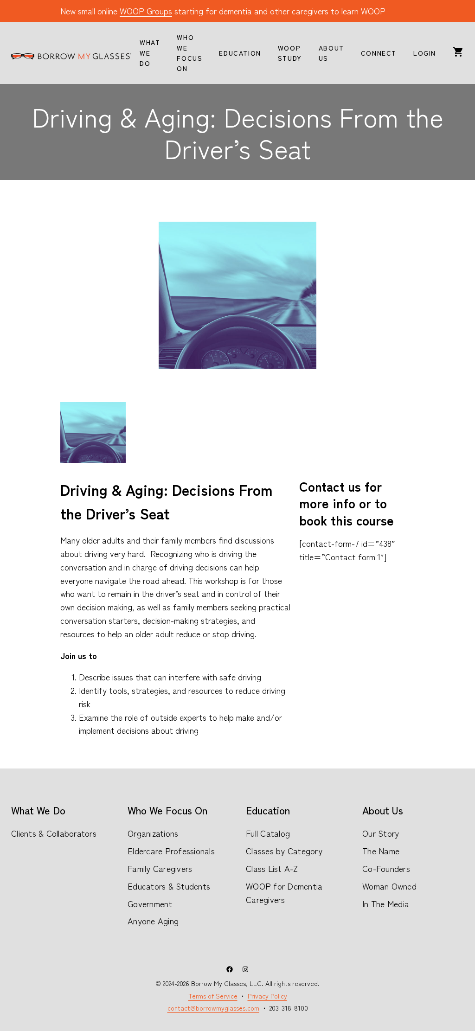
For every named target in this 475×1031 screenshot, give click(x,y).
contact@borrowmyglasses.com (213, 1007)
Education (268, 809)
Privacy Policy (267, 995)
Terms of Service (213, 995)
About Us (382, 809)
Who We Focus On (167, 809)
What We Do (38, 809)
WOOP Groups (146, 11)
